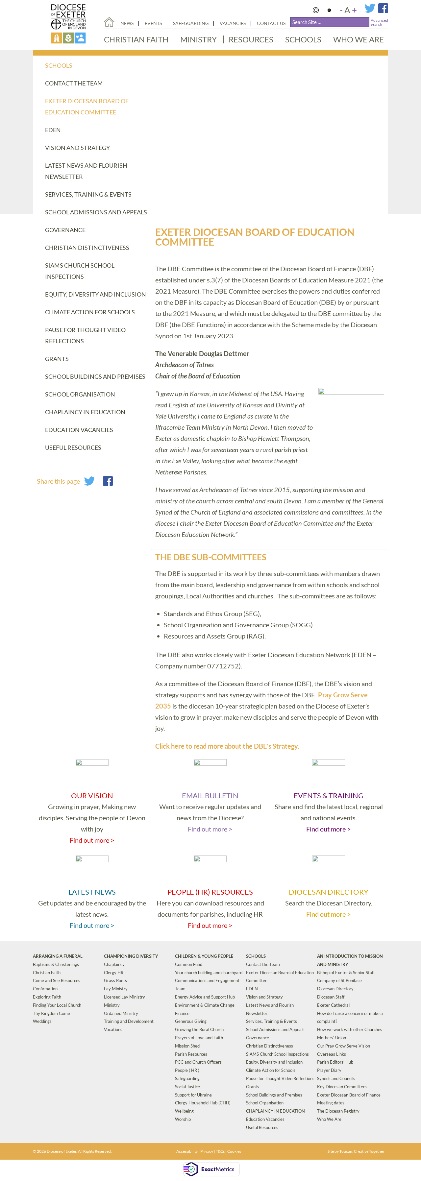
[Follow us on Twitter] (371, 11)
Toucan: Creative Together (361, 1151)
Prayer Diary (329, 1070)
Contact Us (271, 23)
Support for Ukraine (193, 1094)
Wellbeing (184, 1111)
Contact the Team (74, 83)
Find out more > (92, 840)
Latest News (92, 891)
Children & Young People (204, 956)
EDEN (53, 129)
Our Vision (92, 795)
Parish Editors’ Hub (335, 1062)
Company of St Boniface (339, 980)
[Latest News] (92, 860)
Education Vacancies (79, 429)
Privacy (206, 1151)
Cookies (234, 1151)
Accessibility (187, 1151)
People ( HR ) (187, 1070)
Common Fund (188, 964)
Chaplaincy (114, 964)
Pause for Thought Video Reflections (85, 335)
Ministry (198, 39)
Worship (183, 1119)
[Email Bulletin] (210, 764)
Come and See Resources (56, 980)
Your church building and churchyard (208, 972)
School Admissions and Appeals (96, 212)
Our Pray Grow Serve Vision (343, 1045)
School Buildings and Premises (95, 376)
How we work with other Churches (349, 1029)
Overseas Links (331, 1054)
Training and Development (129, 1021)
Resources (251, 39)
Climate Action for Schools (90, 312)
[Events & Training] (92, 764)
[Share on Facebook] (108, 483)
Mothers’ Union (331, 1037)
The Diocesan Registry (338, 1111)
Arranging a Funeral (58, 956)
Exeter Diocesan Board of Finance (349, 1094)
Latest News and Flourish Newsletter (86, 171)
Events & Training (328, 795)
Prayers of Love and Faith (199, 1037)
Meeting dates (330, 1102)
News (127, 23)
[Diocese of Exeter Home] (109, 22)
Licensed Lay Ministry (124, 997)
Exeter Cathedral (333, 1005)
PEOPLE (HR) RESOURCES (210, 891)
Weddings (42, 1021)
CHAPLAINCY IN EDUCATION (85, 412)
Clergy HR (113, 972)
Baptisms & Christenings (56, 964)
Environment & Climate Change (205, 1005)
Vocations (113, 1029)
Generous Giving (191, 1021)
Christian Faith (136, 39)
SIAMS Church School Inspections (79, 271)
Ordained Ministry (121, 1013)
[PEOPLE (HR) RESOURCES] (210, 860)
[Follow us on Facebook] (383, 11)
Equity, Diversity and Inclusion (95, 294)
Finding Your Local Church (57, 1005)
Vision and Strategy (77, 147)
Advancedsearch (379, 22)
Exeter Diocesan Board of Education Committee (87, 106)
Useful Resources (73, 447)
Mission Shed (187, 1045)
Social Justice (187, 1086)
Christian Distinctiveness (87, 247)
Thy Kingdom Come (51, 1013)
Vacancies (233, 23)
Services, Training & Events (88, 194)
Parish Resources (191, 1054)
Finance (182, 1013)
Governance (65, 229)
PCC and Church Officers (198, 1062)
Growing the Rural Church (199, 1029)
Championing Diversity (131, 956)
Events (153, 23)
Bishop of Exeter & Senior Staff (346, 972)
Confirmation (45, 988)
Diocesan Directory (328, 891)
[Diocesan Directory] (328, 860)
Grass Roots (115, 980)
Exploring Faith (47, 997)
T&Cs (220, 1151)
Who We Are (358, 39)
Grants (57, 358)
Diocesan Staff (330, 997)
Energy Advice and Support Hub (205, 997)
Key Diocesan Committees (342, 1086)
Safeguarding (191, 23)
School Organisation (80, 394)
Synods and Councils (336, 1078)
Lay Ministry (116, 988)
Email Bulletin (210, 795)
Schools (303, 39)
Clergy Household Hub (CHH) (203, 1102)
